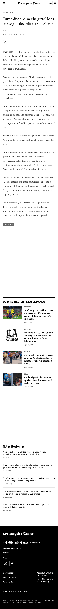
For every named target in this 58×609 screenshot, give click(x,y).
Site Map (6, 552)
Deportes (28, 307)
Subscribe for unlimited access (14, 548)
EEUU (26, 374)
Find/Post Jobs (9, 578)
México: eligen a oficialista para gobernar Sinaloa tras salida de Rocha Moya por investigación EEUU (38, 359)
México (27, 351)
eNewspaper (8, 573)
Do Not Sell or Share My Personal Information (26, 602)
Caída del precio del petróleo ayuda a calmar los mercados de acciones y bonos (38, 380)
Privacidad (43, 600)
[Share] (5, 42)
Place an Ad (8, 582)
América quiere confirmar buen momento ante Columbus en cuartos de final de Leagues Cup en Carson (38, 315)
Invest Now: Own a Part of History (44, 580)
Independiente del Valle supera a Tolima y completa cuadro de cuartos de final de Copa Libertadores (38, 337)
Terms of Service (33, 600)
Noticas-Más (8, 13)
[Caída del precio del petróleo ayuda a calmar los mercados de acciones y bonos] (12, 379)
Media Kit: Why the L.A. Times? (44, 574)
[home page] (29, 3)
